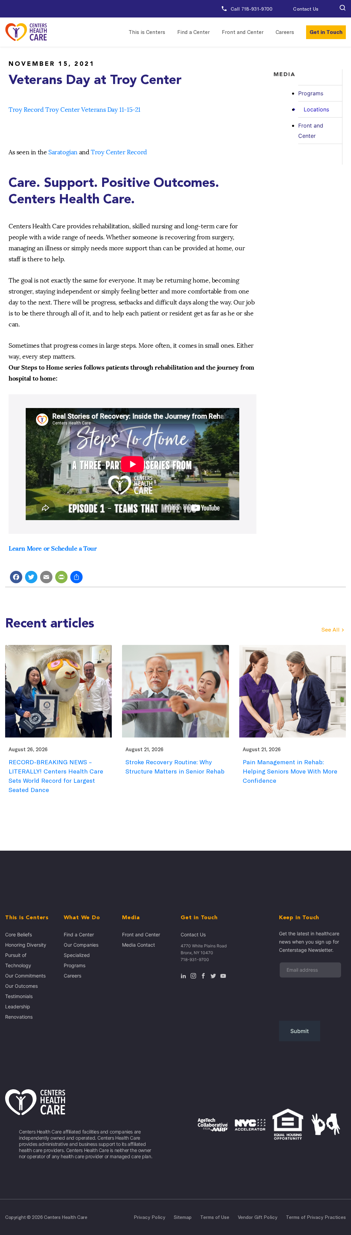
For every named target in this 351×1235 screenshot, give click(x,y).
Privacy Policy (149, 1217)
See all (331, 629)
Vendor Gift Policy (257, 1217)
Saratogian (62, 152)
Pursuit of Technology (18, 960)
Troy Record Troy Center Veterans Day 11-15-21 (75, 109)
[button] (342, 9)
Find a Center (193, 32)
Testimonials (19, 996)
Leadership (17, 1006)
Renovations (19, 1017)
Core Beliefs (18, 934)
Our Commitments (25, 976)
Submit (299, 1031)
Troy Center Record (119, 152)
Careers (285, 32)
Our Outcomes (21, 986)
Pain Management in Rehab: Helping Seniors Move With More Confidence (290, 771)
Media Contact (138, 945)
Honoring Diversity (25, 945)
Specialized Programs (77, 960)
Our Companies (81, 945)
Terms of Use (214, 1217)
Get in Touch (326, 32)
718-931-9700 (195, 959)
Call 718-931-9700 (251, 9)
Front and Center (243, 32)
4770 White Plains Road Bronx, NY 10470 (204, 949)
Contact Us (305, 9)
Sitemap (183, 1217)
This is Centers (147, 32)
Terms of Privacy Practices (316, 1217)
